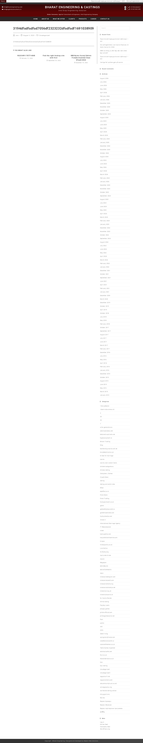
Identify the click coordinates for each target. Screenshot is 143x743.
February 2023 (105, 220)
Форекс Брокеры (105, 701)
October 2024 (104, 153)
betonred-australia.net (107, 434)
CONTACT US (105, 19)
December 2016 (105, 352)
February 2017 (105, 349)
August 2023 (104, 199)
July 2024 (103, 160)
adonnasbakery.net (106, 431)
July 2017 (103, 338)
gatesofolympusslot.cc (107, 509)
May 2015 (103, 388)
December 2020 (105, 295)
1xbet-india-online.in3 (107, 409)
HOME (35, 19)
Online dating (104, 601)
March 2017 (104, 345)
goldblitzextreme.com (107, 512)
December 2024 (105, 146)
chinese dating (105, 470)
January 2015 (104, 395)
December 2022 (105, 228)
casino (102, 459)
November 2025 (105, 107)
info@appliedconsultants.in (12, 9)
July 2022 (103, 245)
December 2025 (105, 103)
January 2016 (104, 370)
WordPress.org (105, 729)
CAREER (93, 19)
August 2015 (104, 381)
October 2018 (104, 313)
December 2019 (105, 302)
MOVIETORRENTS (105, 569)
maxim (102, 559)
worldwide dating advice (108, 690)
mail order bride (105, 555)
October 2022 (104, 235)
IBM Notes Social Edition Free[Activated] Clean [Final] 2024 (81, 58)
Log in (102, 722)
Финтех (102, 698)
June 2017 (103, 342)
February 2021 (105, 288)
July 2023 (103, 203)
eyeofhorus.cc (104, 491)
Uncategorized (44, 35)
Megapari (103, 562)
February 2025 (105, 139)
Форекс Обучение (105, 705)
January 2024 (104, 181)
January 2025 (104, 142)
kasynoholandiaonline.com (108, 537)
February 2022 (105, 263)
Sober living (104, 633)
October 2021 (104, 274)
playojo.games (105, 609)
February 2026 (105, 96)
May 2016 (103, 359)
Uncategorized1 (105, 673)
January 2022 (104, 267)
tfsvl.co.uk (103, 655)
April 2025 (103, 132)
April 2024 (103, 171)
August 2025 (104, 117)
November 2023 (105, 188)
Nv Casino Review (106, 598)
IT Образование (105, 527)
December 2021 (105, 270)
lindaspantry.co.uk (106, 544)
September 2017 (105, 331)
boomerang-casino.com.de (108, 448)
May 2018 (103, 320)
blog (101, 445)
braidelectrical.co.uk (107, 452)
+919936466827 (135, 7)
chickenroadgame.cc (107, 466)
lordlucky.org (104, 552)
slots (101, 630)
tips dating (103, 665)
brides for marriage (106, 455)
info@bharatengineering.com (13, 7)
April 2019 (103, 309)
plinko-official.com (106, 612)
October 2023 (104, 192)
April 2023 (103, 213)
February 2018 (105, 324)
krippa (102, 541)
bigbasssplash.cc (106, 438)
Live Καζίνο (103, 548)
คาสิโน (102, 712)
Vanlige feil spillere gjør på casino (111, 62)
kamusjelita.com (105, 534)
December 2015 (105, 373)
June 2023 (103, 206)
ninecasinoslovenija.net (107, 587)
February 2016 (105, 366)
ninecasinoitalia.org (106, 584)
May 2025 (103, 128)
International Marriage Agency (110, 523)
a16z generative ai (106, 427)
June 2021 (103, 281)
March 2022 (104, 260)
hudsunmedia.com (106, 516)
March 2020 (104, 299)
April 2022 (103, 256)
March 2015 (104, 391)
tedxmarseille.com (106, 651)
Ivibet (102, 530)
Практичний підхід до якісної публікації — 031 (101, 1)
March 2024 (104, 174)
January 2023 (104, 224)
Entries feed (104, 724)
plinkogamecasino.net (107, 616)
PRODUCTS (83, 19)
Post (101, 619)
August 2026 (104, 78)
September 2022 (105, 238)
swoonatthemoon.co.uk (107, 644)
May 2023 (103, 210)
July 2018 (103, 317)
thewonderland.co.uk (107, 658)
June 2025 (103, 124)
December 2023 (105, 185)
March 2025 (104, 135)
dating (102, 480)
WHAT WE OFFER (59, 19)
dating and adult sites (107, 484)
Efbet (102, 488)
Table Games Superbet (107, 648)
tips (101, 662)
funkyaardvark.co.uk (107, 502)
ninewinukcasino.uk (106, 594)
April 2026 (103, 92)
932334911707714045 (26, 56)
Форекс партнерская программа (111, 708)
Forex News (104, 495)
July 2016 (103, 356)
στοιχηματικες (105, 694)
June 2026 (103, 85)
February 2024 (105, 178)
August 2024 (104, 156)
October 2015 (104, 377)
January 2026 (104, 99)
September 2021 (105, 277)
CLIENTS (72, 19)
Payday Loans (104, 605)
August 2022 (104, 242)
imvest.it (103, 520)
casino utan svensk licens (108, 463)
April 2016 (103, 363)
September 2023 (105, 196)
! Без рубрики (104, 406)
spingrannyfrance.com (107, 637)
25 (101, 416)
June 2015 (103, 384)
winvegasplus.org (106, 687)
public (102, 623)
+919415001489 (135, 9)
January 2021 (104, 292)
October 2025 (104, 110)
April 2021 (103, 284)
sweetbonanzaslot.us (107, 641)
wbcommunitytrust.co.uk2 (108, 683)
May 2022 (103, 253)
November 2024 (105, 149)
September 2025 (105, 114)
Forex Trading (104, 498)
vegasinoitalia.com (106, 680)
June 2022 (103, 249)
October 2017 (104, 327)
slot (101, 626)
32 (101, 420)
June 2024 (103, 164)
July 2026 (103, 82)
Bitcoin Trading (105, 441)
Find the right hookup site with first (53, 57)
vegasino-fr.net (105, 676)
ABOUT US (45, 19)
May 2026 (103, 89)
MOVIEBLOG (104, 566)
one (17, 35)
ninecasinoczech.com (107, 580)
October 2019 (104, 306)
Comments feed (105, 726)
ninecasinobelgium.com (107, 577)
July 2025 (103, 121)
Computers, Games (106, 473)
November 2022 (105, 231)
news (102, 573)
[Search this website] (115, 28)
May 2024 (103, 167)
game (102, 505)
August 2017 (104, 334)
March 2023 (104, 217)
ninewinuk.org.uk (105, 591)
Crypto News (104, 477)
